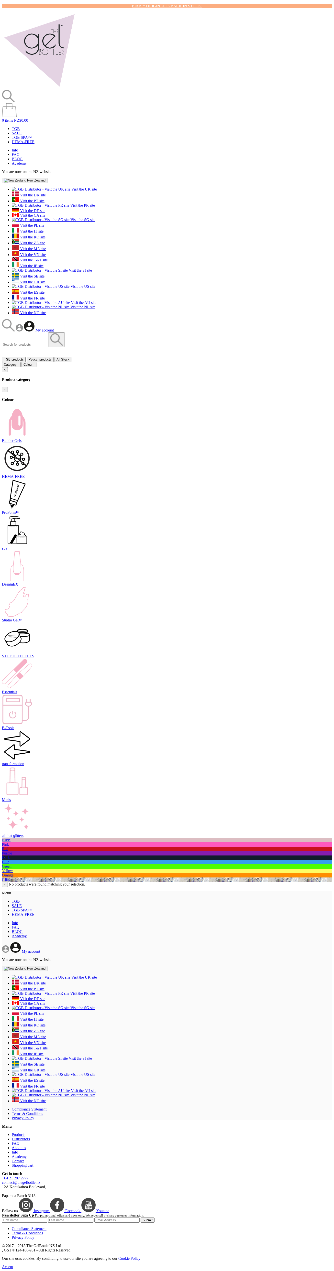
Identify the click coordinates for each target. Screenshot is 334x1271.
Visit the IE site (31, 266)
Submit (148, 1220)
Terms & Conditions (27, 1113)
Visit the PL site (31, 225)
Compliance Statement (29, 1109)
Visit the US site (82, 286)
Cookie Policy (129, 1258)
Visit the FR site (32, 298)
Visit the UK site (83, 189)
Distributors (21, 1139)
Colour (28, 364)
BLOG (17, 159)
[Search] (9, 330)
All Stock (62, 359)
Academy (19, 163)
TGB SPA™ (22, 137)
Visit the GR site (32, 282)
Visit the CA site (32, 215)
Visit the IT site (31, 231)
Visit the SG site (82, 220)
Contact (18, 1161)
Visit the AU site (83, 302)
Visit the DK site (32, 195)
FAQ (16, 154)
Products (18, 1134)
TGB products (14, 359)
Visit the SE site (32, 276)
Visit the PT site (32, 201)
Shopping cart (22, 1165)
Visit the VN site (32, 255)
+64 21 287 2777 (15, 1178)
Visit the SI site (80, 270)
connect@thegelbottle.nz (21, 1182)
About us (19, 1148)
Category (11, 364)
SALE (17, 133)
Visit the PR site (82, 205)
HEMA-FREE (23, 142)
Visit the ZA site (32, 243)
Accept (7, 1267)
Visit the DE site (32, 211)
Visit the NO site (32, 313)
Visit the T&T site (33, 260)
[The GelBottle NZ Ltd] (39, 87)
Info (15, 150)
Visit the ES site (32, 292)
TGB (16, 129)
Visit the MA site (32, 249)
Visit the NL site (82, 307)
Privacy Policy (23, 1118)
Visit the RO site (32, 237)
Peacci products (40, 359)
